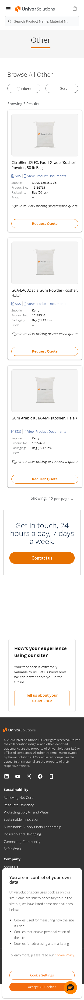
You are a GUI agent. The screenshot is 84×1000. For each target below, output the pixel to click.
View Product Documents (46, 176)
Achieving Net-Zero (19, 797)
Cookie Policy (64, 955)
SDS (18, 176)
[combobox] (42, 21)
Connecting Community (22, 841)
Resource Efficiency (19, 805)
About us (11, 867)
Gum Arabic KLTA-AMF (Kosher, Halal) (44, 418)
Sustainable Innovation (21, 819)
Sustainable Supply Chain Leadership (32, 826)
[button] (70, 987)
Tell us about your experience (42, 698)
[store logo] (33, 9)
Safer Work (12, 848)
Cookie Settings (42, 975)
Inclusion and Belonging (22, 834)
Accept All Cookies (42, 987)
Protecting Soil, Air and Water (26, 812)
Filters (25, 88)
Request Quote (45, 223)
